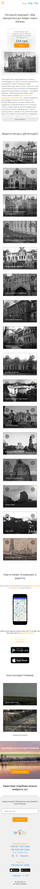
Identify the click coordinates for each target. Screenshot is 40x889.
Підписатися (20, 819)
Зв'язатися (24, 856)
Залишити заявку (20, 772)
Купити (21, 45)
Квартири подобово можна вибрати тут (20, 787)
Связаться (17, 875)
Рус (36, 3)
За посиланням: (20, 641)
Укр (30, 3)
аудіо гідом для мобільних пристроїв (16, 96)
